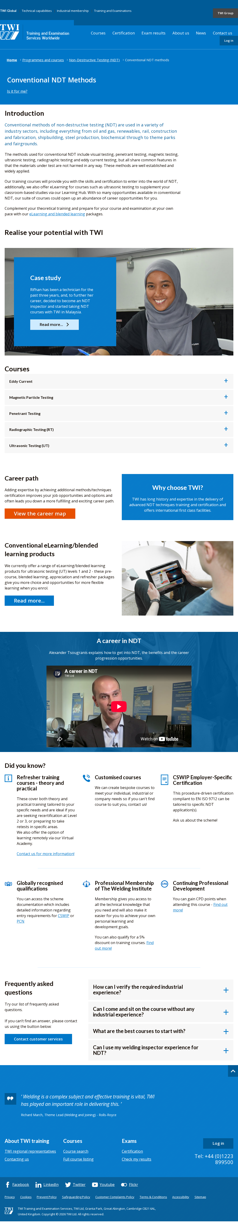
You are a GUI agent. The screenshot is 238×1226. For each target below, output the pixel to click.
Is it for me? (17, 91)
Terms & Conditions (153, 1197)
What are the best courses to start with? (139, 1031)
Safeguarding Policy (76, 1197)
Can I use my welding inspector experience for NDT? (145, 1050)
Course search (75, 1151)
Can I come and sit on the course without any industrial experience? (144, 1012)
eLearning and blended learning (57, 214)
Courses (98, 33)
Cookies (26, 1197)
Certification (123, 33)
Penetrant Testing (24, 413)
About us (180, 33)
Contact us (222, 33)
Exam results (153, 33)
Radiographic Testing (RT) (31, 429)
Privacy (10, 1197)
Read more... (29, 600)
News (201, 33)
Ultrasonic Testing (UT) (29, 445)
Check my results (136, 1159)
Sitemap (200, 1197)
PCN (20, 921)
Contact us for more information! (45, 853)
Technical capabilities (37, 11)
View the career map (40, 513)
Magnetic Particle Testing (31, 397)
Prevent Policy (47, 1197)
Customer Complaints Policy (114, 1197)
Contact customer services (38, 1039)
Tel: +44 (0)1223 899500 (214, 1158)
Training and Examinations (113, 11)
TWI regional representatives (30, 1151)
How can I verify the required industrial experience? (138, 990)
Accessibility (180, 1197)
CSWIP (63, 915)
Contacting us (17, 1159)
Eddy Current (21, 381)
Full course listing (78, 1159)
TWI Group (225, 13)
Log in (228, 40)
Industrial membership (73, 11)
